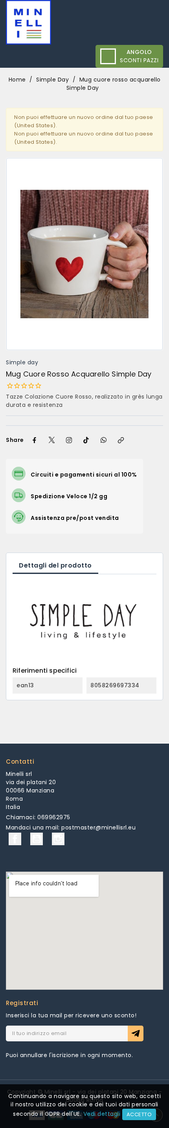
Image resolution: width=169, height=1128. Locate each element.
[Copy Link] (121, 440)
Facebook (15, 839)
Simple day (22, 362)
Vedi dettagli (102, 1114)
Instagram (58, 839)
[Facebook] (34, 440)
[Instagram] (69, 440)
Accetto (139, 1114)
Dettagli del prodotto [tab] (55, 565)
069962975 (53, 817)
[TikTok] (86, 440)
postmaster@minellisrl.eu (98, 827)
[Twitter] (52, 440)
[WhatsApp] (103, 440)
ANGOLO (139, 52)
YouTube (36, 839)
